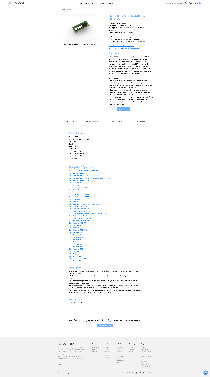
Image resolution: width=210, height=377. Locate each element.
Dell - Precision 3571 (76, 232)
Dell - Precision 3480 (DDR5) (78, 228)
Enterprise (119, 351)
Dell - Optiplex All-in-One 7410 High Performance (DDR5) (88, 213)
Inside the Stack (145, 366)
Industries (94, 3)
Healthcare (120, 358)
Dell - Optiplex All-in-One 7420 (79, 216)
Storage (94, 351)
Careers (131, 351)
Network (107, 349)
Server (106, 354)
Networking (95, 347)
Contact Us (132, 354)
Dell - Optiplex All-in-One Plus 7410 (80, 218)
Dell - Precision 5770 (76, 242)
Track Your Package (146, 356)
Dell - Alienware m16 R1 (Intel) (79, 180)
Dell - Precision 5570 (76, 239)
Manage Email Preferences (95, 373)
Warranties (144, 347)
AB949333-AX (66, 10)
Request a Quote (105, 325)
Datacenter (120, 347)
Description (117, 121)
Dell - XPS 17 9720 (75, 261)
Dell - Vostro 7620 (75, 254)
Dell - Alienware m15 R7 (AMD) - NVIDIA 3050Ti (84, 176)
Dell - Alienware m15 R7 (77, 173)
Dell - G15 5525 (74, 190)
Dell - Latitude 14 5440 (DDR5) (79, 195)
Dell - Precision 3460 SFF (77, 223)
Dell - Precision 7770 (76, 249)
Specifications (69, 121)
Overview (107, 347)
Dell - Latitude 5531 (75, 202)
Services (86, 3)
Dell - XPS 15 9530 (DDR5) (77, 258)
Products (79, 3)
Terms (85, 373)
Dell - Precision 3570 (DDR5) (78, 230)
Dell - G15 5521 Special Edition (79, 187)
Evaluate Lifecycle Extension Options (121, 46)
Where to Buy (144, 354)
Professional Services (108, 356)
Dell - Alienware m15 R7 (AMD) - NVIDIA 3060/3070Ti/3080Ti (89, 178)
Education (119, 349)
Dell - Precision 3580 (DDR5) (78, 235)
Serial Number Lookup (144, 358)
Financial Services (121, 354)
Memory (94, 349)
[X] (64, 364)
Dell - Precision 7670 (76, 244)
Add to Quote (123, 109)
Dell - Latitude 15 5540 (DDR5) (79, 197)
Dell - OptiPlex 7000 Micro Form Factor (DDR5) (85, 204)
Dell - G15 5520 (74, 185)
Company (102, 3)
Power (94, 354)
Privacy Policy (79, 373)
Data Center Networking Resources (144, 362)
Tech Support (144, 349)
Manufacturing (121, 360)
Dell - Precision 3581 (76, 237)
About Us (131, 347)
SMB (118, 363)
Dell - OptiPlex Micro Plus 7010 (79, 209)
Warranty (141, 121)
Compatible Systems (93, 121)
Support (110, 3)
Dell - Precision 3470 (76, 225)
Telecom (119, 365)
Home (59, 10)
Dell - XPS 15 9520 (75, 256)
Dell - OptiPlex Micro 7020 (78, 206)
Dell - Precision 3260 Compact (79, 221)
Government (120, 356)
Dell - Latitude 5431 (75, 199)
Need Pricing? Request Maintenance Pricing (124, 48)
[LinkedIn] (60, 364)
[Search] (186, 3)
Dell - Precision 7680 (76, 247)
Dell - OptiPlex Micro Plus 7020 (79, 211)
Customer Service (146, 351)
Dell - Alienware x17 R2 (76, 183)
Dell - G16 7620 (74, 192)
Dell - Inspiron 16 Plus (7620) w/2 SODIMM (83, 171)
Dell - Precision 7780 (76, 251)
